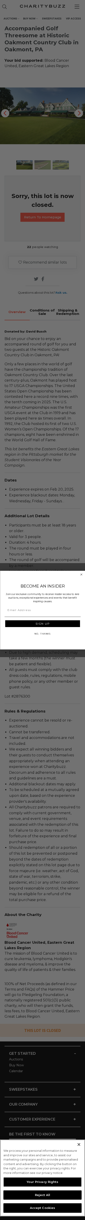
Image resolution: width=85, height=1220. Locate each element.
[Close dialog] (81, 574)
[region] (42, 1178)
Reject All (42, 1195)
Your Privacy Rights (42, 1182)
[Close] (79, 1144)
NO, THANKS (42, 633)
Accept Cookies (42, 1208)
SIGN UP (42, 623)
